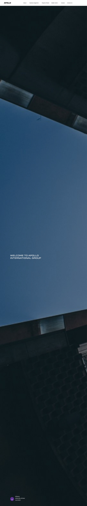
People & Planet (45, 3)
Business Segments (34, 3)
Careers (63, 3)
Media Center (54, 3)
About (24, 3)
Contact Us (69, 3)
